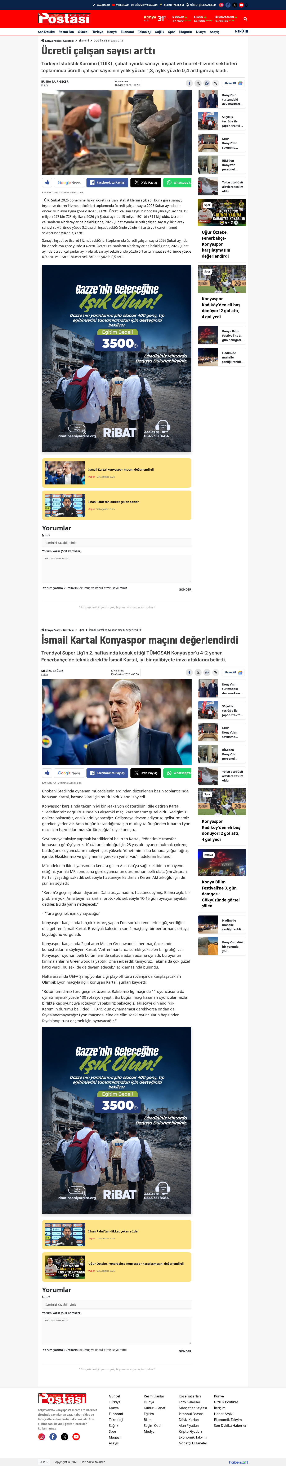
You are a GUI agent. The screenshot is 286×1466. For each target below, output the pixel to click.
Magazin (185, 32)
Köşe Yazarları (190, 1396)
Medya (149, 1431)
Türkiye (97, 32)
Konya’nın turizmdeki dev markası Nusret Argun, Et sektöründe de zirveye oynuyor (232, 99)
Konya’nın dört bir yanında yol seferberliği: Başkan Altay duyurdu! (232, 946)
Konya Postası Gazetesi (59, 41)
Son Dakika (46, 32)
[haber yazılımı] (238, 1462)
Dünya (201, 32)
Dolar (179, 17)
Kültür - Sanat (154, 1408)
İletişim (219, 1408)
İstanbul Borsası (191, 1413)
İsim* (46, 535)
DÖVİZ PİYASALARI (146, 4)
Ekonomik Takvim (193, 1437)
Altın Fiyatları (189, 1425)
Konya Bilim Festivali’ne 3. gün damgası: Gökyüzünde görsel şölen (232, 335)
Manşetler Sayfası (193, 1408)
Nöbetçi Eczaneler (193, 1443)
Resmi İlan (66, 32)
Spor (171, 32)
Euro (199, 17)
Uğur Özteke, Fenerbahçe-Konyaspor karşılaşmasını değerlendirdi (216, 244)
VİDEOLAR (122, 4)
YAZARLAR (103, 4)
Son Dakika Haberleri (230, 1425)
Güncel (83, 32)
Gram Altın (226, 17)
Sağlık (159, 32)
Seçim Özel (152, 1425)
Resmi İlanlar (154, 1396)
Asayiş (214, 32)
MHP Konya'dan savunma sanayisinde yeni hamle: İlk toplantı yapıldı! (232, 143)
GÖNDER (185, 589)
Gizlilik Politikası (226, 1402)
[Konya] (222, 862)
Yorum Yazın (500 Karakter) (61, 551)
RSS (45, 1462)
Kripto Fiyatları (190, 1431)
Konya (112, 32)
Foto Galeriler (189, 1402)
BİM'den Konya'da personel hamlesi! (228, 164)
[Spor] (222, 212)
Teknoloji (144, 32)
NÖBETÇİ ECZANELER (203, 4)
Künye (219, 1396)
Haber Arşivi (223, 1413)
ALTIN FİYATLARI (174, 4)
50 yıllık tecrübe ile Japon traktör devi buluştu (232, 121)
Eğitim (149, 1413)
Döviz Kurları (189, 1419)
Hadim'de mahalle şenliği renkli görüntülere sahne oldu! (231, 357)
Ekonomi (127, 32)
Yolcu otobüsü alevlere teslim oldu (232, 186)
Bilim (148, 1419)
